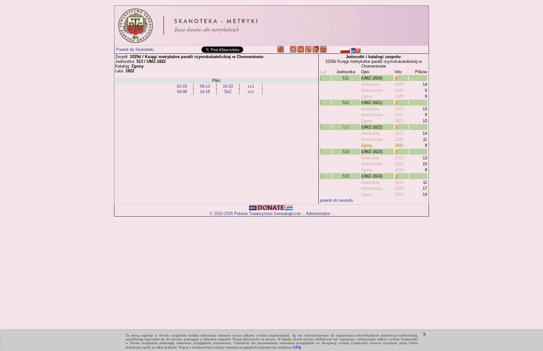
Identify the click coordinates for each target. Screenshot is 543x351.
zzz (251, 91)
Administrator (318, 213)
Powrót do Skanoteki (135, 49)
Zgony (366, 96)
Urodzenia (370, 84)
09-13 (205, 86)
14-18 (205, 91)
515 (346, 176)
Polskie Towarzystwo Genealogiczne (267, 213)
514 (346, 151)
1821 (399, 109)
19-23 (228, 86)
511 (346, 78)
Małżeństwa (372, 90)
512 (346, 102)
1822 (399, 133)
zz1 (251, 86)
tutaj (297, 347)
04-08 (182, 91)
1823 (399, 158)
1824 (399, 182)
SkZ (228, 91)
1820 (399, 84)
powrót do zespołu (336, 200)
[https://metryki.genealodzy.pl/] (271, 25)
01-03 (182, 86)
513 (346, 127)
